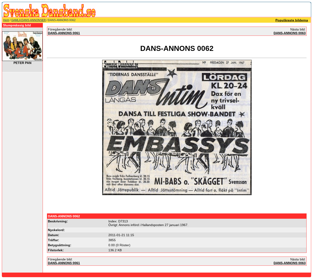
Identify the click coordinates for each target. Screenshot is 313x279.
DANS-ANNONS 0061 (64, 33)
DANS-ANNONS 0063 (290, 33)
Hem (6, 20)
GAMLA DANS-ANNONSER (28, 20)
